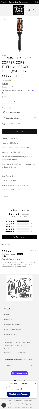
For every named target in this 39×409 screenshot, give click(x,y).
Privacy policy (28, 400)
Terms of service (15, 404)
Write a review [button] (19, 237)
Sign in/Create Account (18, 394)
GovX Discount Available (13, 329)
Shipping (4, 87)
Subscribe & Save (12, 118)
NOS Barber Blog (10, 334)
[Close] (35, 383)
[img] (7, 251)
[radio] (4, 112)
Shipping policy (26, 404)
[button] (4, 10)
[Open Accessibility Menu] (3, 405)
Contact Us (8, 320)
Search (6, 315)
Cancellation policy (27, 407)
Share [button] (6, 196)
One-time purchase (13, 112)
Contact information (14, 407)
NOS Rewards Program (12, 324)
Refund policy (18, 400)
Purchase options (8, 108)
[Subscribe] (31, 365)
